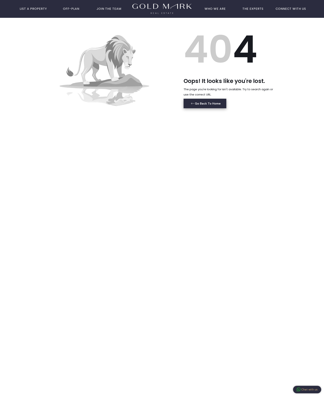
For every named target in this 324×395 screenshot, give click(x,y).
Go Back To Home (207, 103)
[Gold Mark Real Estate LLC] (162, 8)
